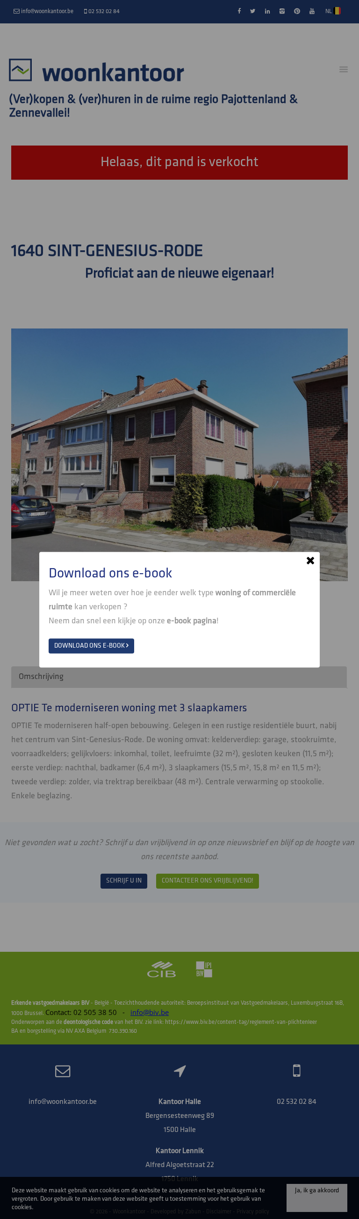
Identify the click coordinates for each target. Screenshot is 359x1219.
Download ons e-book (90, 645)
